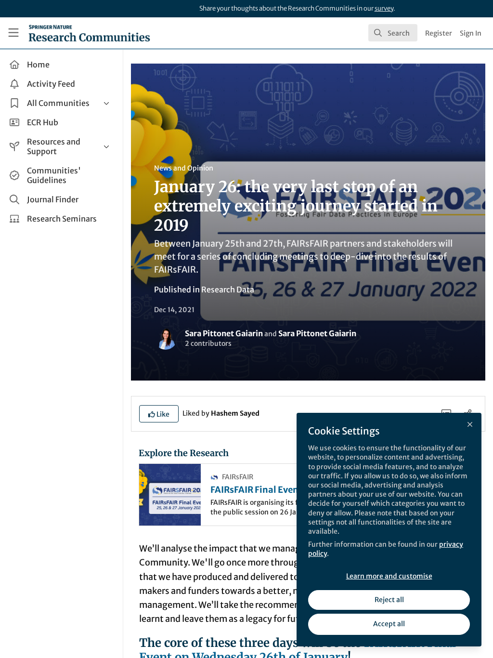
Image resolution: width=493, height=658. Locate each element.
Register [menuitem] (438, 33)
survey (384, 8)
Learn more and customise (389, 576)
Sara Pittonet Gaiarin (224, 333)
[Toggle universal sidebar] (13, 32)
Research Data (227, 289)
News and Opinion (183, 168)
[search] (392, 32)
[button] (159, 413)
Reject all (389, 599)
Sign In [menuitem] (470, 33)
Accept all (389, 623)
